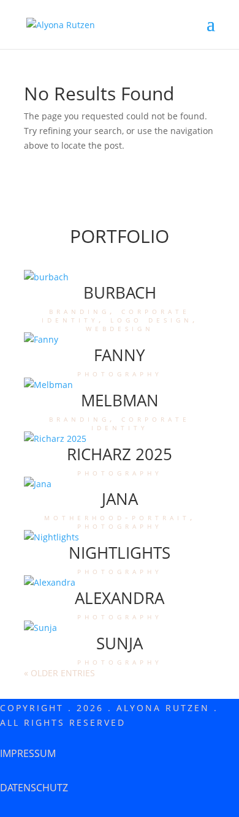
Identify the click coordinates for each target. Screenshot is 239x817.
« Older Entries (59, 673)
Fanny (119, 355)
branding (79, 310)
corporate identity (141, 422)
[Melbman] (119, 385)
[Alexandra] (119, 582)
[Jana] (119, 484)
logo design (151, 319)
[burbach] (119, 277)
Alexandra (119, 598)
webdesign (120, 328)
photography (119, 373)
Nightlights (119, 553)
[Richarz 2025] (119, 438)
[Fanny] (119, 339)
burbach (119, 293)
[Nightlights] (119, 537)
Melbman (120, 400)
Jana (120, 499)
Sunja (119, 643)
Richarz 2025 (119, 454)
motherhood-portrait (117, 517)
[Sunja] (119, 628)
